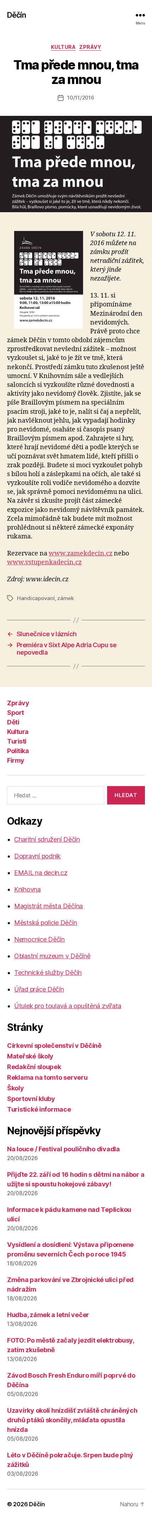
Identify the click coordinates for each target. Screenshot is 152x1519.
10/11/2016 (80, 97)
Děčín (16, 15)
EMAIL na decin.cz (40, 872)
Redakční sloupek (34, 1067)
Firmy (15, 760)
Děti (13, 722)
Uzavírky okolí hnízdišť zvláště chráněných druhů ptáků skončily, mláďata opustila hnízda (72, 1420)
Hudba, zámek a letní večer (48, 1314)
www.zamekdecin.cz (80, 553)
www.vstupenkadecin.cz (44, 562)
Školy (15, 1088)
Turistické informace (39, 1109)
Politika (18, 751)
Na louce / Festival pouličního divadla (63, 1149)
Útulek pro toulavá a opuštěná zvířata (67, 1006)
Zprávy (90, 47)
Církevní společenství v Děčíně (54, 1045)
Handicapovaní (36, 598)
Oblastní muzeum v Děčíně (52, 956)
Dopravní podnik (37, 856)
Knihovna (27, 889)
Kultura (63, 47)
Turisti (17, 741)
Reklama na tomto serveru (47, 1077)
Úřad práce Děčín (39, 989)
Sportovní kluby (31, 1098)
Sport (15, 712)
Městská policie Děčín (45, 922)
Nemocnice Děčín (39, 939)
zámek (65, 598)
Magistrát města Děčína (48, 906)
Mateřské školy (30, 1056)
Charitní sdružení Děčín (47, 839)
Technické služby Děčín (48, 972)
